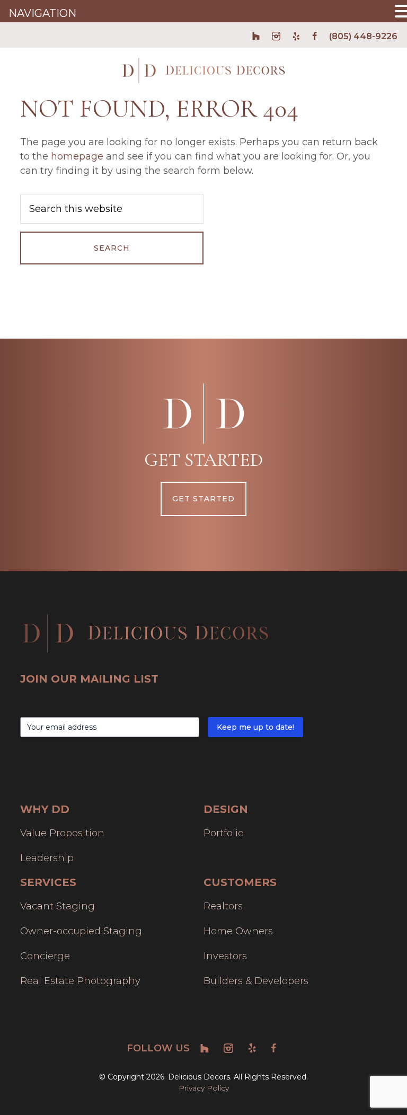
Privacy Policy (204, 1088)
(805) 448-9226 (363, 36)
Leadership (47, 858)
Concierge (45, 956)
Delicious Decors (203, 70)
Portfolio (224, 833)
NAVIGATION (42, 13)
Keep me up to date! (255, 727)
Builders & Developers (256, 981)
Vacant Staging (57, 906)
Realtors (223, 906)
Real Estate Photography (80, 981)
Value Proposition (62, 833)
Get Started (203, 498)
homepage (77, 156)
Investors (225, 956)
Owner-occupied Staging (81, 931)
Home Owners (238, 931)
